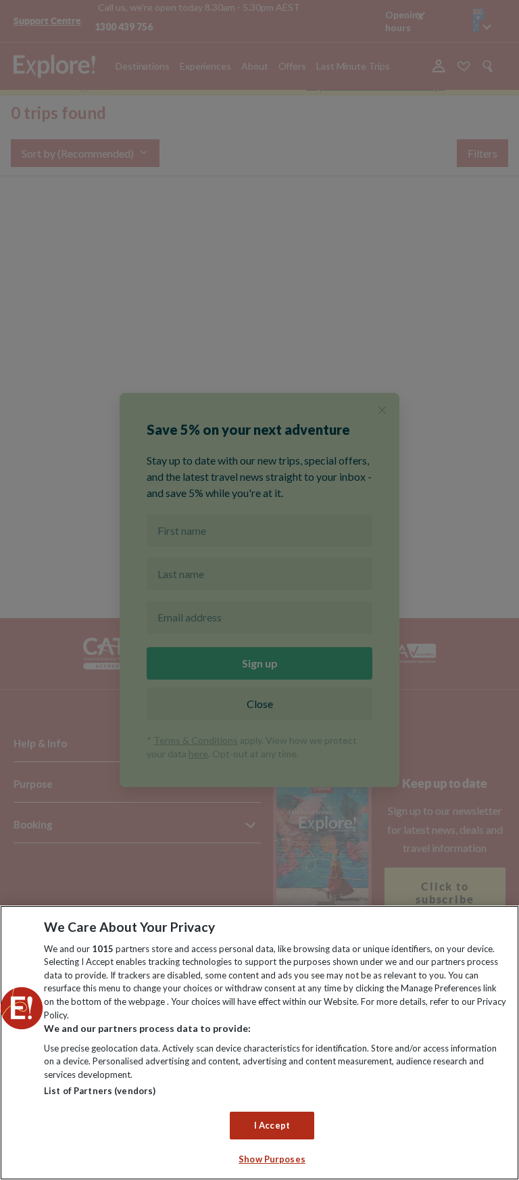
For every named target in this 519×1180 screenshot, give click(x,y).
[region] (259, 1042)
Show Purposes (272, 1159)
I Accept (272, 1125)
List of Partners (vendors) (99, 1090)
